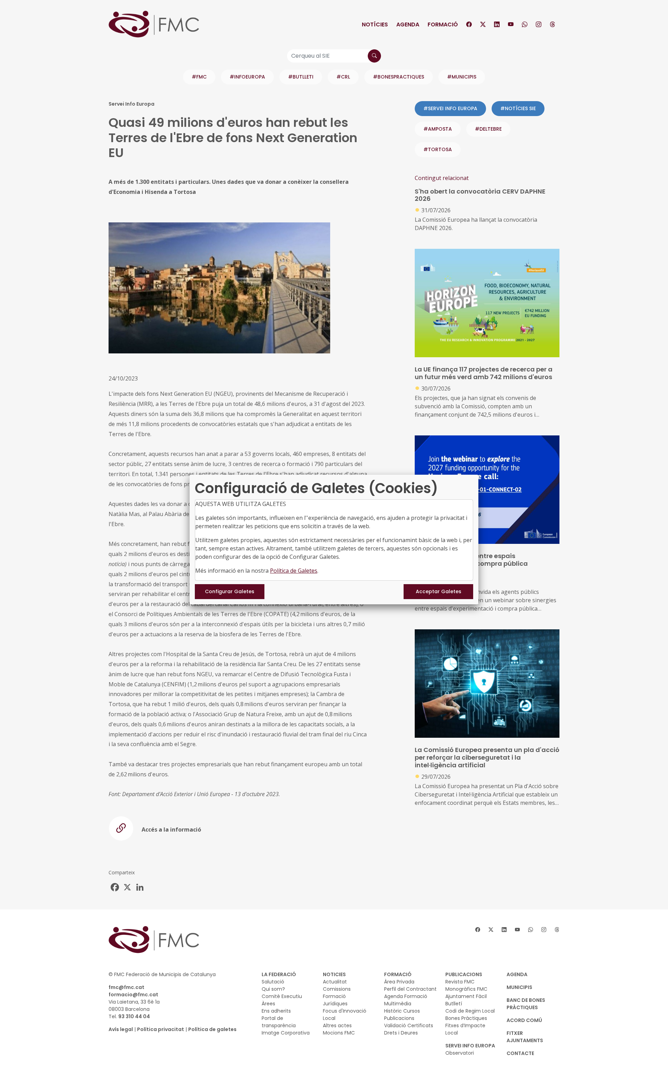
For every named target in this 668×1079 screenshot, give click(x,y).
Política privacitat (160, 1029)
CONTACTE (520, 1053)
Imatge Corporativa (286, 1032)
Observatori (459, 1052)
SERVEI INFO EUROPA (470, 1045)
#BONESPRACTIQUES (398, 76)
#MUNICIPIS (461, 76)
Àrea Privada (399, 981)
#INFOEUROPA (247, 76)
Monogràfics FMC (466, 989)
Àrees (268, 1003)
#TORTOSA (437, 149)
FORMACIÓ (398, 974)
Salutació (273, 981)
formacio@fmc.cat (133, 994)
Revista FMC (460, 981)
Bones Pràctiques (466, 1018)
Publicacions (399, 1018)
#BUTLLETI (300, 76)
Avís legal (121, 1029)
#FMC (199, 76)
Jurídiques (335, 1003)
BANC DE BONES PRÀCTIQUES (526, 1004)
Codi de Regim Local (470, 1010)
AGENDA (517, 974)
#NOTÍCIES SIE (518, 108)
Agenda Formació (405, 996)
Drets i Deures (401, 1032)
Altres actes (337, 1025)
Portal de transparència (279, 1022)
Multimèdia (397, 1003)
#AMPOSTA (437, 128)
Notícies (375, 24)
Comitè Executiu (282, 996)
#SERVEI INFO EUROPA (450, 108)
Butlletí (453, 1003)
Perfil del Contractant (410, 989)
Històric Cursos (402, 1010)
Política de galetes (212, 1029)
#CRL (343, 76)
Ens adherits (276, 1010)
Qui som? (273, 989)
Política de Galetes (293, 570)
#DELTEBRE (488, 128)
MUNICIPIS (519, 987)
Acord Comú (524, 1020)
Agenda (407, 24)
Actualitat (335, 981)
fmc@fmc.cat (126, 987)
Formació (443, 24)
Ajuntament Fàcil (466, 996)
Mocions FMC (339, 1032)
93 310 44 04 (134, 1016)
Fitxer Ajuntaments (525, 1037)
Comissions (337, 989)
